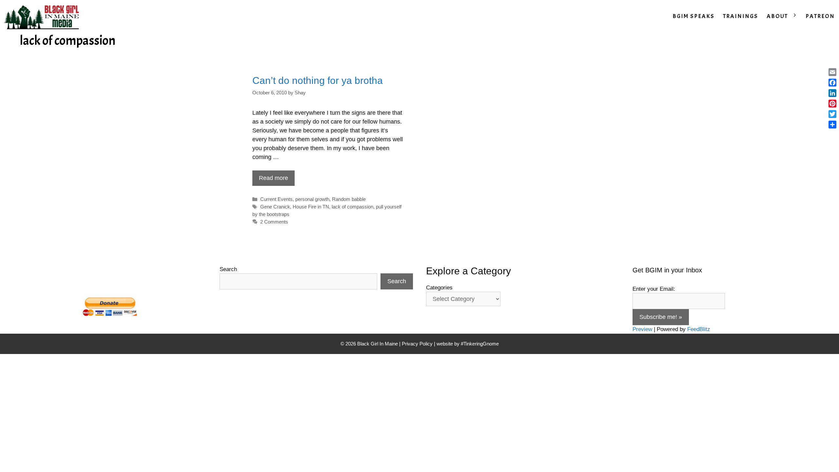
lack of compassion (352, 206)
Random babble (349, 199)
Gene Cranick (275, 206)
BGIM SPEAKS (693, 16)
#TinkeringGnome (480, 343)
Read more (273, 178)
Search (228, 269)
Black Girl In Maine (378, 343)
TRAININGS (740, 16)
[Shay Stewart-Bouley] (43, 16)
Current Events (276, 199)
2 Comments (274, 222)
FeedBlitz (698, 329)
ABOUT (777, 16)
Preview (642, 329)
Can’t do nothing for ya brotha (317, 80)
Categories (439, 288)
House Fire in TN (311, 206)
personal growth (312, 199)
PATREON (820, 16)
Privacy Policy (417, 343)
